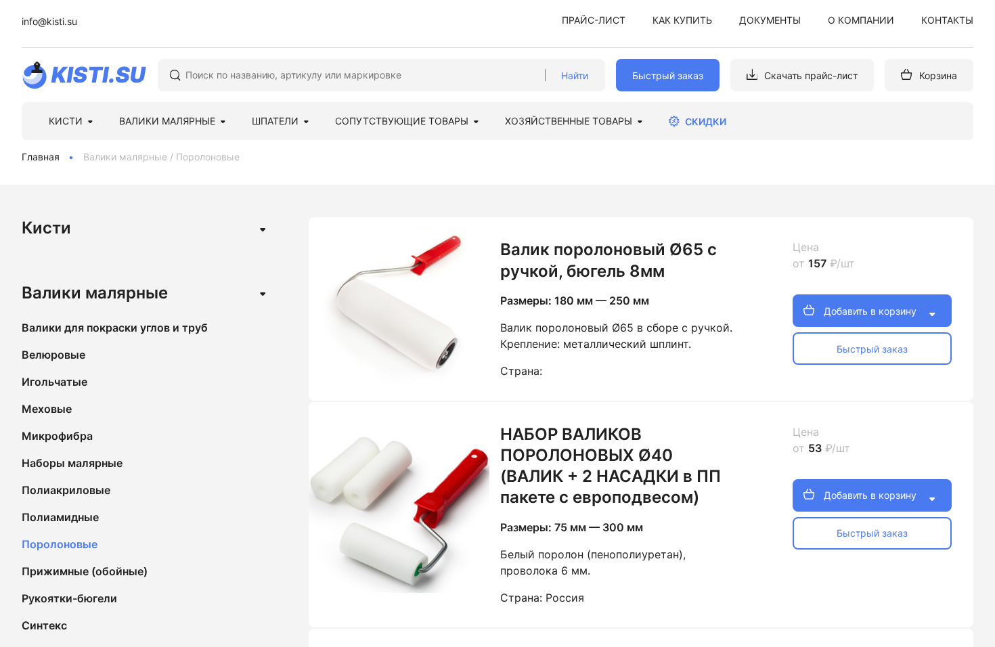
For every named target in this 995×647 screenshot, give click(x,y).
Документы (770, 20)
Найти (574, 75)
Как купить (682, 20)
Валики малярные (125, 156)
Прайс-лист (593, 20)
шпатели (275, 121)
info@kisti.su (49, 21)
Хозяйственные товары (568, 121)
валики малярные (167, 121)
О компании (861, 20)
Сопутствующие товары (401, 121)
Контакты (947, 20)
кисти (66, 121)
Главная (41, 156)
